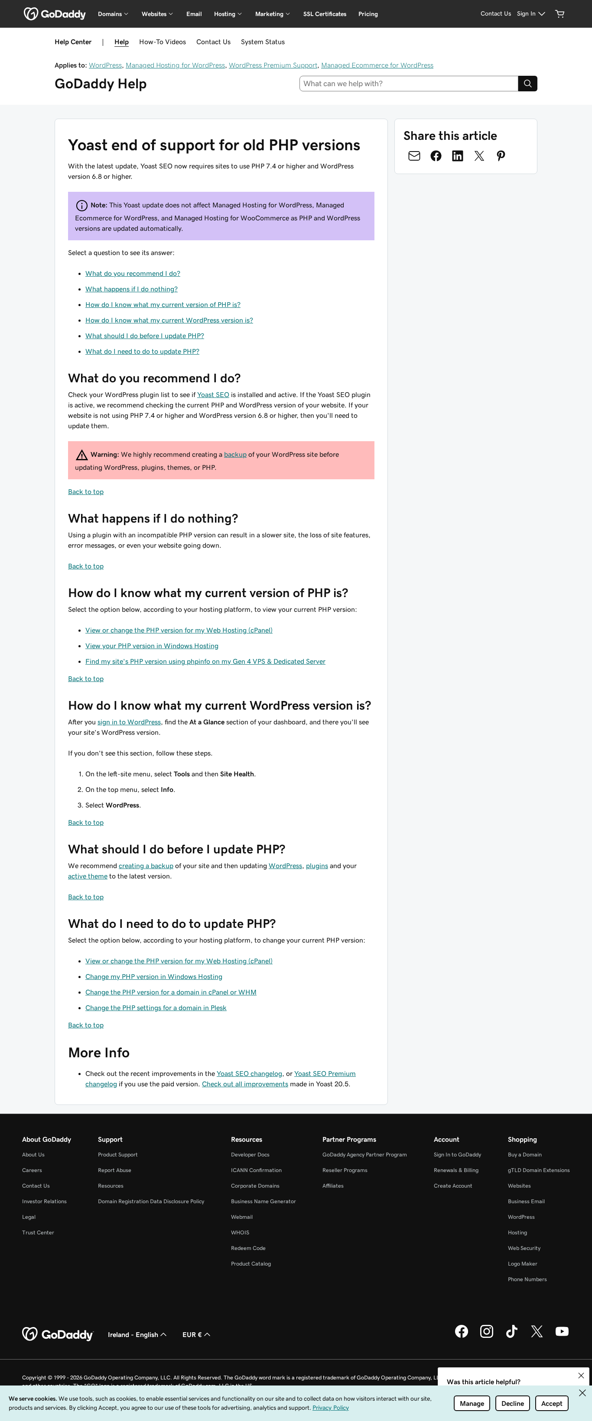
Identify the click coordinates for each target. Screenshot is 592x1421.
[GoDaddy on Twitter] (537, 1336)
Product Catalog (251, 1263)
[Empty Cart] (560, 14)
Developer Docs (250, 1154)
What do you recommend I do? (132, 273)
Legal (29, 1217)
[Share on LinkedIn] (457, 156)
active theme (87, 875)
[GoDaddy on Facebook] (461, 1336)
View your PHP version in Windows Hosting (151, 645)
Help (121, 41)
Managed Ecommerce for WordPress (377, 64)
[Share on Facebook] (436, 156)
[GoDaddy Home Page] (58, 1334)
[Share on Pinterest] (501, 156)
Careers (32, 1170)
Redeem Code (248, 1248)
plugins (317, 865)
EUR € (192, 1334)
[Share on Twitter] (479, 156)
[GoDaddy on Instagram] (486, 1336)
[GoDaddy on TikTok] (512, 1336)
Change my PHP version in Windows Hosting (153, 976)
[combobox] (409, 83)
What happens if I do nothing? (131, 288)
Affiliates (333, 1185)
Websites (519, 1185)
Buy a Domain (525, 1154)
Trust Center (38, 1232)
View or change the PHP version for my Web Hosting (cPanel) (179, 630)
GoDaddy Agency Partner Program (364, 1154)
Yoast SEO (213, 394)
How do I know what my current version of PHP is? (163, 304)
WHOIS (240, 1232)
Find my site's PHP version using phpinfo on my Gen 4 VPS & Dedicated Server (205, 661)
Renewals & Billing (456, 1170)
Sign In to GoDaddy (457, 1154)
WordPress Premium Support (273, 64)
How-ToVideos (162, 41)
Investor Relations (44, 1201)
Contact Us (213, 41)
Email (194, 14)
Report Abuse (114, 1170)
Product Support (118, 1154)
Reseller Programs (345, 1170)
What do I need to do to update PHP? (142, 351)
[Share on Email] (414, 156)
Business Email (526, 1201)
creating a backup (146, 865)
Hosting (517, 1232)
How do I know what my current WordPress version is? (169, 319)
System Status (263, 41)
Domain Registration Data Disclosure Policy (151, 1201)
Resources (111, 1185)
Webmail (242, 1217)
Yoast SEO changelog (249, 1073)
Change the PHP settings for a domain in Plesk (156, 1007)
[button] (581, 1375)
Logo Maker (522, 1263)
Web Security (524, 1248)
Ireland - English (133, 1334)
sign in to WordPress (129, 721)
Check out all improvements (245, 1083)
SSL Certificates (324, 14)
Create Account (453, 1185)
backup (235, 454)
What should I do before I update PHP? (144, 335)
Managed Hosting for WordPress (175, 64)
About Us (33, 1154)
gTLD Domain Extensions (539, 1170)
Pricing (368, 14)
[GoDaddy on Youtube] (562, 1336)
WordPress (105, 64)
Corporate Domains (255, 1185)
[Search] (527, 83)
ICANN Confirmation (256, 1170)
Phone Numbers (527, 1279)
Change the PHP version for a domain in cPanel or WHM (171, 991)
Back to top (86, 491)
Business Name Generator (263, 1201)
